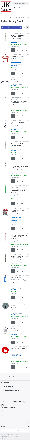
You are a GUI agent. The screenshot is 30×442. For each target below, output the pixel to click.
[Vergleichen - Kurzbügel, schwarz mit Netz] (22, 342)
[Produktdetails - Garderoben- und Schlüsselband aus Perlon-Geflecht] (26, 50)
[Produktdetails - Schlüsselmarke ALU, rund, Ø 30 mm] (26, 322)
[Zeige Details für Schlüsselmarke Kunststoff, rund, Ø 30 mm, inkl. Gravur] (5, 350)
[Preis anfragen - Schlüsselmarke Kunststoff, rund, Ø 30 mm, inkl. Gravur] (13, 367)
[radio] (24, 27)
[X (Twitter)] (13, 376)
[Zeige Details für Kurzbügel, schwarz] (5, 81)
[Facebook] (9, 376)
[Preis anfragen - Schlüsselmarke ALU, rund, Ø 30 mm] (13, 322)
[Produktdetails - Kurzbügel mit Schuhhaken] (26, 73)
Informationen (5, 382)
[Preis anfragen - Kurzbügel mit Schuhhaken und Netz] (13, 228)
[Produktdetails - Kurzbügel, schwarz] (26, 93)
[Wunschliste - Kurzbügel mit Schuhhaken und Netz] (17, 228)
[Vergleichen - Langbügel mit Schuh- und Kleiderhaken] (22, 137)
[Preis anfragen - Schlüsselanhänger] (13, 297)
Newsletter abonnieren (7, 422)
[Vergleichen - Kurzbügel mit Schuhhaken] (22, 73)
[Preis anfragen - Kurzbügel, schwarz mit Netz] (13, 342)
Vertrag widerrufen (15, 430)
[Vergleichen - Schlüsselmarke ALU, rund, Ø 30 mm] (22, 322)
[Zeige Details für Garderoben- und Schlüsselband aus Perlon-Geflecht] (5, 37)
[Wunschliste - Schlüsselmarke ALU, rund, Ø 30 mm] (17, 322)
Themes (3, 426)
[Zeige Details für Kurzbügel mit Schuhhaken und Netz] (5, 212)
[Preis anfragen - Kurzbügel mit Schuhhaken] (13, 73)
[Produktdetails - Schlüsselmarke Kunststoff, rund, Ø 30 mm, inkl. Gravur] (26, 367)
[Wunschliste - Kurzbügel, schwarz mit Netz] (17, 342)
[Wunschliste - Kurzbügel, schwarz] (17, 93)
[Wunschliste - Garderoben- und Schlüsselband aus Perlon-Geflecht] (17, 50)
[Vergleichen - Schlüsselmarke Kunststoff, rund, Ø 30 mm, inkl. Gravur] (22, 367)
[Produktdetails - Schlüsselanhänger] (26, 297)
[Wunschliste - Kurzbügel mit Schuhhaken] (17, 73)
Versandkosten (14, 42)
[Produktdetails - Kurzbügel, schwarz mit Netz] (26, 342)
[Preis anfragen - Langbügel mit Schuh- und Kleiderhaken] (13, 137)
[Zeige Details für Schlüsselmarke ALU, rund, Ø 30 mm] (5, 305)
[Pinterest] (20, 376)
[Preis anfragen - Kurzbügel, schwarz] (13, 93)
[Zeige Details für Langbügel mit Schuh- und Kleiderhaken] (5, 124)
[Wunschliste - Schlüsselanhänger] (17, 297)
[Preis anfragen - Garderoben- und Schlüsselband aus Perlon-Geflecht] (13, 50)
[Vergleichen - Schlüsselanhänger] (22, 297)
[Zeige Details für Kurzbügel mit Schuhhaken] (5, 58)
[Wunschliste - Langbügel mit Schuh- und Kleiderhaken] (17, 137)
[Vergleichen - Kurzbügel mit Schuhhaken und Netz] (22, 228)
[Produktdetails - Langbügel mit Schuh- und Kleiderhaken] (26, 137)
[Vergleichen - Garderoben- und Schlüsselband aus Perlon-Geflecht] (22, 50)
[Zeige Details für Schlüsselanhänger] (5, 279)
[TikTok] (16, 376)
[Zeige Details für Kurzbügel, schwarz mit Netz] (5, 330)
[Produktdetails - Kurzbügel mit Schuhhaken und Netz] (26, 228)
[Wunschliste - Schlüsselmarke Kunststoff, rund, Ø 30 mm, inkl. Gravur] (17, 367)
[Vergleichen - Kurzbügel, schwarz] (22, 93)
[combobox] (20, 3)
